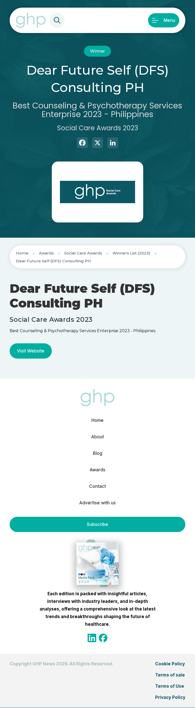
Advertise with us (97, 502)
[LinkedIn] (112, 143)
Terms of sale (170, 675)
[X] (97, 143)
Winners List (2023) (131, 253)
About (97, 436)
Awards (46, 253)
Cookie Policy (170, 663)
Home (22, 253)
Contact (97, 486)
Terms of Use (169, 686)
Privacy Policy (170, 697)
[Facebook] (82, 143)
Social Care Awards (83, 253)
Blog (97, 453)
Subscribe (97, 524)
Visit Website (30, 350)
